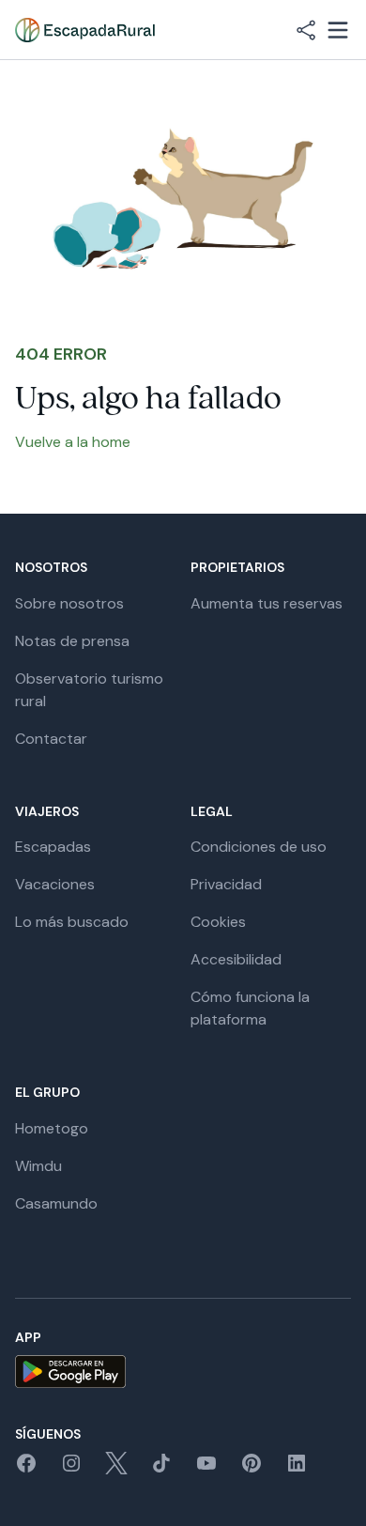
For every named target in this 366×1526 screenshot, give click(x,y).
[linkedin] (296, 1469)
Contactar (51, 738)
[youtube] (206, 1469)
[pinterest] (251, 1469)
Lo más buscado (72, 922)
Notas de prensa (72, 641)
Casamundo (56, 1203)
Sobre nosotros (69, 603)
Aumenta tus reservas (267, 603)
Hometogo (51, 1128)
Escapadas (53, 846)
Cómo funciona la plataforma (250, 1008)
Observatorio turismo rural (89, 690)
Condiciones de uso (259, 846)
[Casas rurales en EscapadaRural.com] (85, 30)
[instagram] (71, 1469)
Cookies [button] (218, 922)
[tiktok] (161, 1469)
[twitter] (116, 1469)
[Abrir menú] (338, 30)
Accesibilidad (236, 959)
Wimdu (38, 1166)
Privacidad (226, 884)
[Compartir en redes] (306, 30)
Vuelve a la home (72, 442)
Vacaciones (55, 884)
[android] (183, 1371)
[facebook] (26, 1469)
